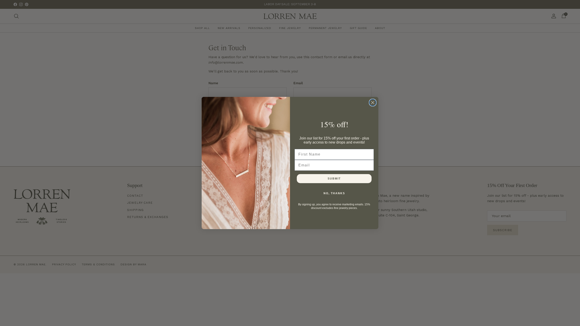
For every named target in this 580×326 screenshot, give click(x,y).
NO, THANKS (334, 193)
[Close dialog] (372, 102)
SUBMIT (334, 178)
